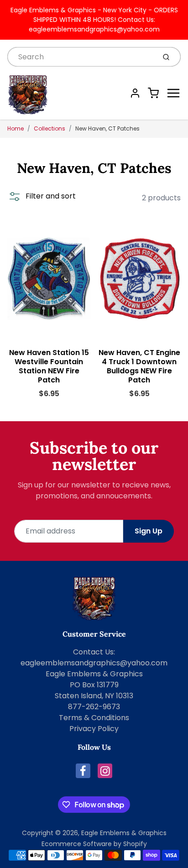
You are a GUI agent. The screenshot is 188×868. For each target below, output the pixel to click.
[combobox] (80, 57)
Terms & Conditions (94, 717)
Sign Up (148, 531)
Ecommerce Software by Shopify (94, 843)
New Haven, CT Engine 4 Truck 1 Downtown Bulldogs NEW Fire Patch (139, 366)
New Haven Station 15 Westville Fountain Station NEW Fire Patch (49, 366)
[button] (41, 196)
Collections (49, 128)
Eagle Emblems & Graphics (124, 832)
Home (15, 128)
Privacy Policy (94, 728)
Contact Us (93, 652)
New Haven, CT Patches (107, 128)
